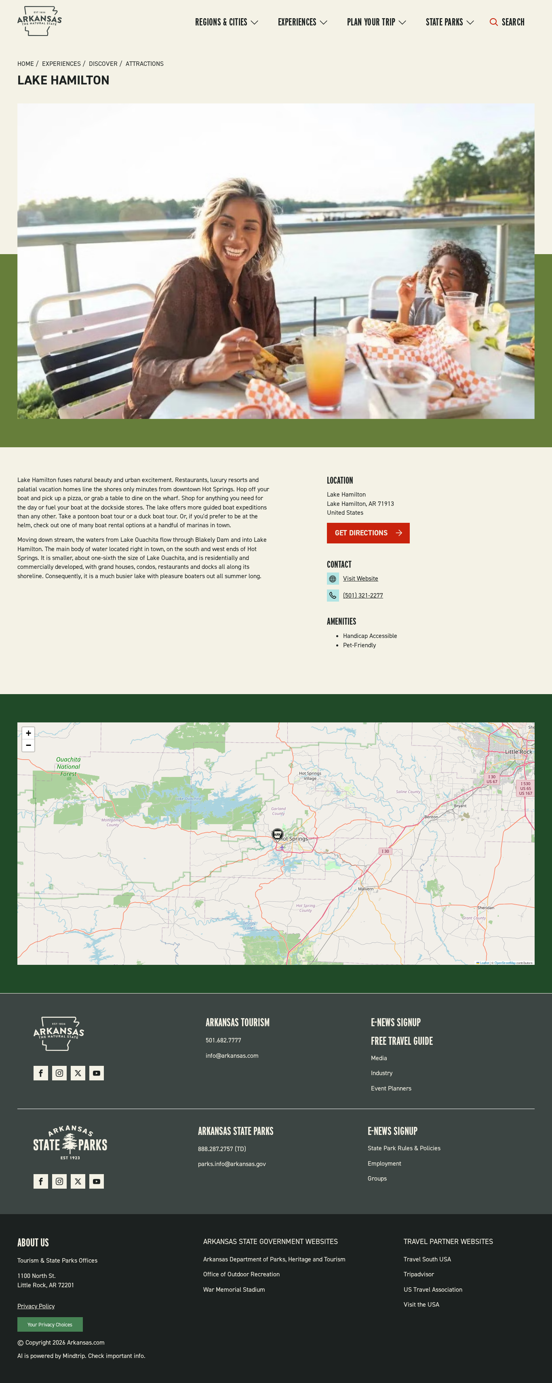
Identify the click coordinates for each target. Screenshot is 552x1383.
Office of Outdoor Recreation (241, 1274)
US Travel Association (433, 1289)
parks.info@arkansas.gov (232, 1164)
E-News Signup (396, 1022)
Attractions (145, 64)
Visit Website (360, 578)
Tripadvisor (419, 1274)
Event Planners (391, 1088)
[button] (276, 836)
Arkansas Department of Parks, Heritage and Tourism (274, 1259)
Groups (377, 1178)
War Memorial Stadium (234, 1289)
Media (379, 1058)
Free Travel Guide (402, 1041)
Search (513, 22)
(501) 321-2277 (363, 595)
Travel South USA (427, 1259)
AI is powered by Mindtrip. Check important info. (81, 1355)
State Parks (445, 22)
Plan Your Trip (371, 22)
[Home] (39, 22)
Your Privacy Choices (49, 1324)
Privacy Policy (36, 1306)
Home (25, 64)
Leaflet (484, 962)
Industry (381, 1073)
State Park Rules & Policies (404, 1148)
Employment (384, 1163)
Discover (103, 64)
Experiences (297, 22)
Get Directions (361, 533)
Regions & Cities (221, 22)
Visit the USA (421, 1304)
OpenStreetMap (505, 962)
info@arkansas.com (232, 1055)
